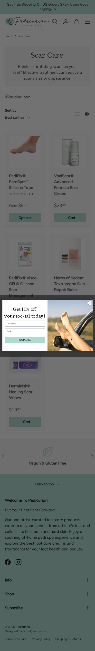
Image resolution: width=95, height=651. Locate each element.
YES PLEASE (25, 340)
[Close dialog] (90, 303)
